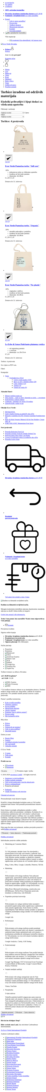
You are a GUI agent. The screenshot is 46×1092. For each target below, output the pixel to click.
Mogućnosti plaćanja (16, 27)
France (14, 1051)
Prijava (7, 51)
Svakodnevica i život (16, 378)
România (16, 1053)
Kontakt (12, 29)
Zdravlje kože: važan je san (14, 403)
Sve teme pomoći (15, 31)
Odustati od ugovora (8, 795)
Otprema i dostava (11, 704)
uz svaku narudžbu (21, 16)
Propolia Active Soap (12, 439)
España (14, 1047)
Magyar (15, 1060)
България (17, 1064)
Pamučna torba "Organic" (22, 225)
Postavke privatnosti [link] (12, 786)
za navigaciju (9, 3)
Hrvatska (16, 1057)
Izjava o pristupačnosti (12, 784)
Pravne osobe (9, 714)
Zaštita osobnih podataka (13, 780)
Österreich (17, 1039)
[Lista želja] (7, 62)
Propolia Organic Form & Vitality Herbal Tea (20, 434)
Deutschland (20, 1043)
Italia (12, 1041)
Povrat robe (13, 23)
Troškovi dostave (15, 25)
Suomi (14, 1062)
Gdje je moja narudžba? (17, 21)
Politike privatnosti (10, 829)
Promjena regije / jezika (25, 771)
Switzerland (19, 1072)
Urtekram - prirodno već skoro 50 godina (19, 401)
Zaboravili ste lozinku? (13, 727)
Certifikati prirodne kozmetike (15, 742)
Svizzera (16, 1070)
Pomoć (7, 19)
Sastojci (7, 740)
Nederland (17, 1080)
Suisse (14, 1068)
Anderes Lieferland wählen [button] (10, 1034)
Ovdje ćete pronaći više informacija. (13, 614)
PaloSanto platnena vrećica (25, 344)
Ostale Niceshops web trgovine (15, 791)
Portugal (16, 1085)
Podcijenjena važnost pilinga (14, 400)
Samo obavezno (15, 833)
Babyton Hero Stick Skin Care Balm (17, 435)
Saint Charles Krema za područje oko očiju (19, 414)
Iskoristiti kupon (10, 731)
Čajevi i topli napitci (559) (22, 380)
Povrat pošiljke (10, 706)
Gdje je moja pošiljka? (12, 729)
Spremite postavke (7, 1012)
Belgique (16, 1082)
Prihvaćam (5, 833)
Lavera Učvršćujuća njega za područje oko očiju (21, 437)
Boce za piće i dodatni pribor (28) (25, 382)
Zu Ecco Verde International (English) (14, 1030)
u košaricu (8, 6)
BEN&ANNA (10, 412)
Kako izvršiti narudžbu (13, 703)
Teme (7, 376)
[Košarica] (25, 65)
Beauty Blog (9, 738)
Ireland (14, 1078)
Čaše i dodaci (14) (20, 384)
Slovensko (17, 1074)
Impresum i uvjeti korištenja (14, 778)
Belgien (15, 1087)
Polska (14, 1058)
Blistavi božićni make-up (13, 396)
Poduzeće (8, 789)
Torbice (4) (17, 385)
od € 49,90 (23, 14)
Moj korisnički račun (12, 716)
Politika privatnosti (7, 837)
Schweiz (16, 1066)
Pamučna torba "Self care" (22, 166)
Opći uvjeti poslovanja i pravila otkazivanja (19, 782)
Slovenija (17, 1049)
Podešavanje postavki (29, 833)
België (14, 1083)
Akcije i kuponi (10, 710)
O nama (7, 753)
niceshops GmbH (16, 775)
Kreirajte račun (10, 58)
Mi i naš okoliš (10, 744)
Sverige (15, 1055)
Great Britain (20, 1045)
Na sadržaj (8, 4)
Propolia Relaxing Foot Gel (14, 432)
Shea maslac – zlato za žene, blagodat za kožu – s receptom (25, 398)
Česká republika (23, 1076)
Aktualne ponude (11, 746)
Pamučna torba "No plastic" (23, 285)
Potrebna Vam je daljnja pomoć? (16, 712)
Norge (14, 1089)
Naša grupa (9, 755)
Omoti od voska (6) (20, 387)
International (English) (29, 1037)
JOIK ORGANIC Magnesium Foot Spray (19, 423)
